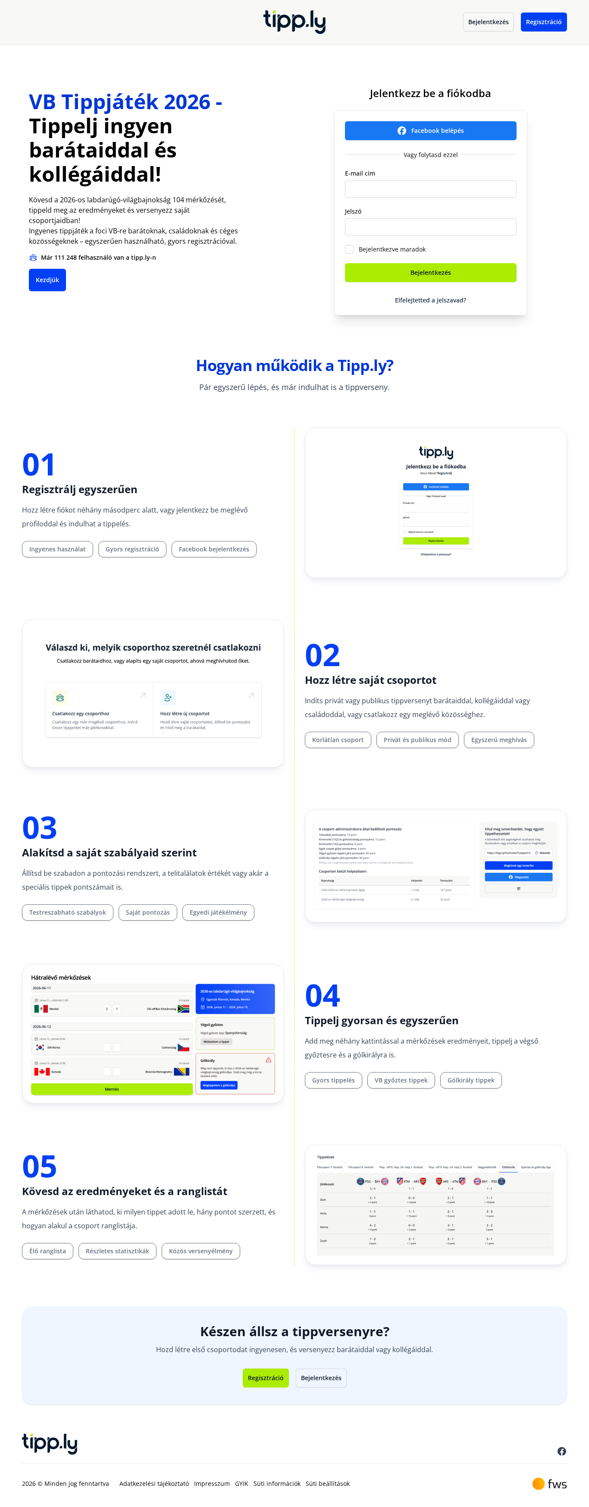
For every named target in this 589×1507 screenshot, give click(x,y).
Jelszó (353, 211)
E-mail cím (360, 173)
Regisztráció (544, 22)
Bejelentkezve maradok (392, 249)
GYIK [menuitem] (241, 1483)
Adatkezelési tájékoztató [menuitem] (154, 1483)
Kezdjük (47, 280)
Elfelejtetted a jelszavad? (430, 300)
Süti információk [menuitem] (277, 1483)
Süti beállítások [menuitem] (328, 1483)
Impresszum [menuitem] (212, 1483)
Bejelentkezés (488, 22)
